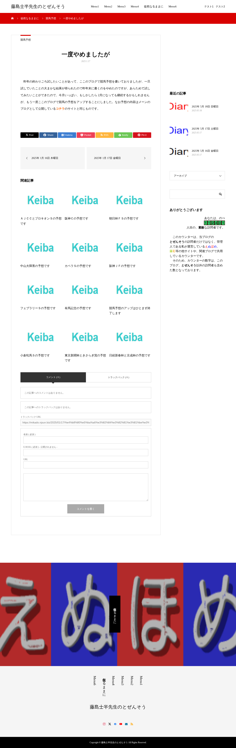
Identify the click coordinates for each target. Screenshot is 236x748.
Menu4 (135, 6)
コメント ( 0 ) (53, 377)
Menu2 (108, 6)
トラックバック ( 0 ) (118, 377)
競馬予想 (25, 39)
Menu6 (173, 6)
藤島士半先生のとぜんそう (38, 6)
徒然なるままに (153, 6)
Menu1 (95, 6)
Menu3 (121, 6)
